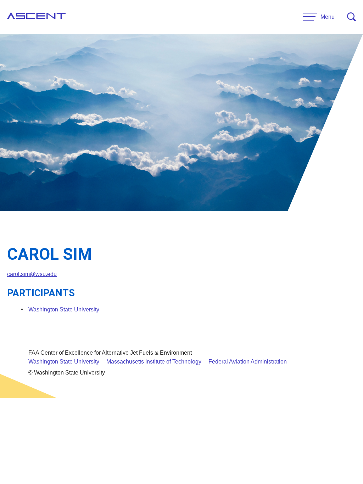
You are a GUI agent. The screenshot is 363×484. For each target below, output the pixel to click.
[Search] (351, 16)
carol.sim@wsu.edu (32, 274)
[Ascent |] (36, 17)
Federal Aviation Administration (247, 362)
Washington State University (63, 309)
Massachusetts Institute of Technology (153, 362)
